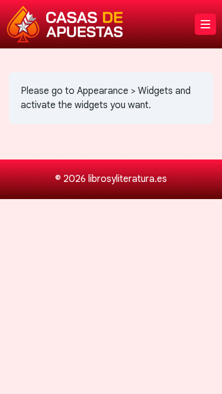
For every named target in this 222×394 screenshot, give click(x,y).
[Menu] (205, 24)
